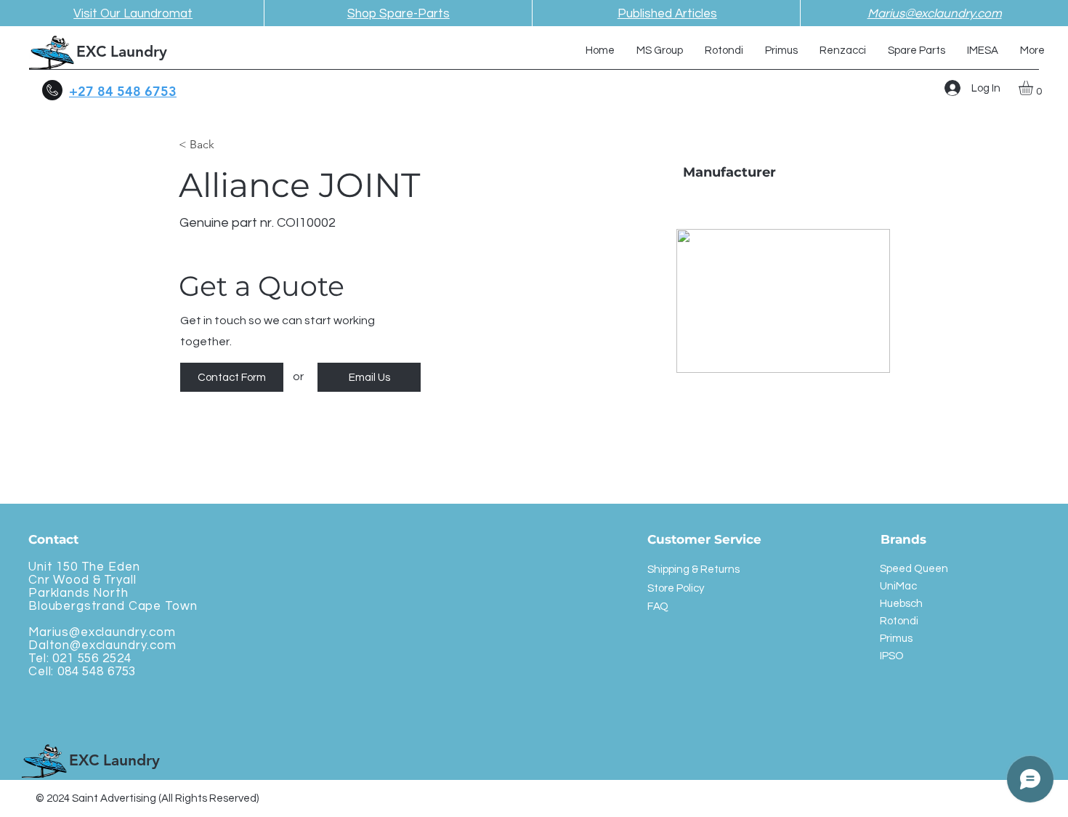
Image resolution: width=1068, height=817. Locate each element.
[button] (1034, 88)
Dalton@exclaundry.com (102, 645)
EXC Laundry (121, 51)
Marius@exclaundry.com (102, 632)
